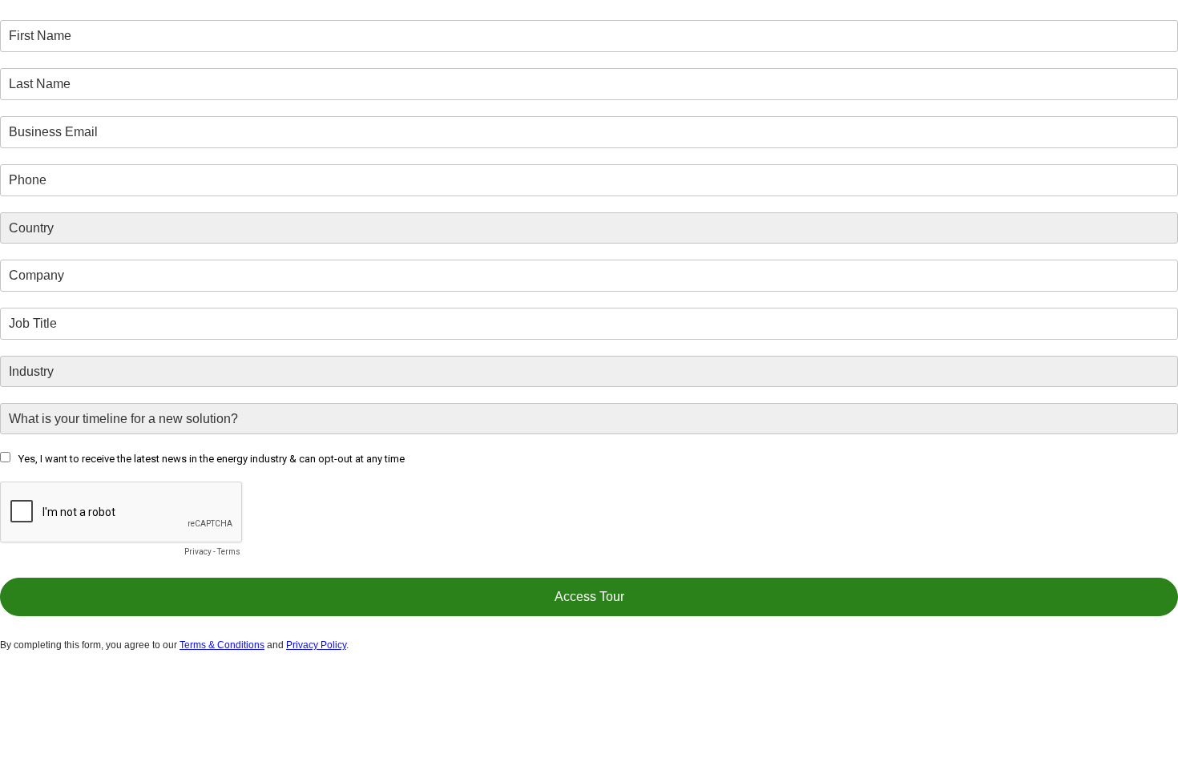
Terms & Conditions (222, 645)
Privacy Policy (316, 645)
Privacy (198, 551)
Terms (228, 551)
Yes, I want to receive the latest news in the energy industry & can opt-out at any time (211, 459)
